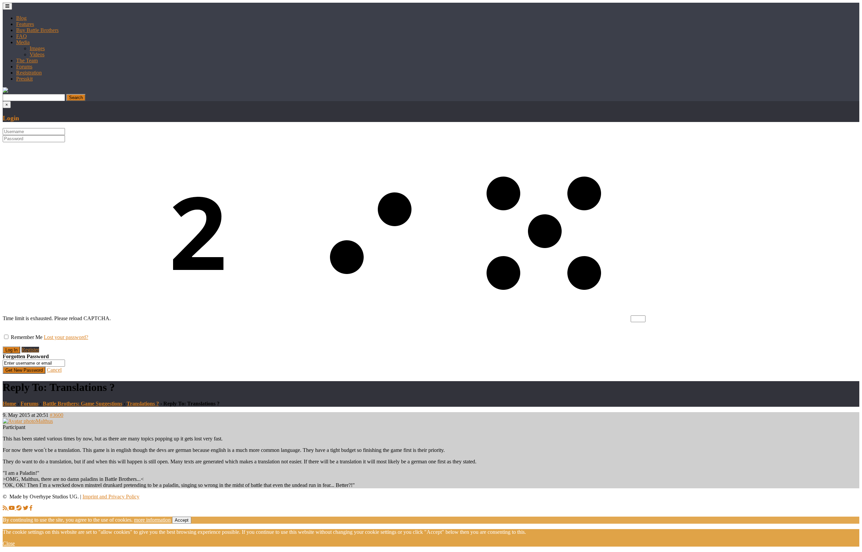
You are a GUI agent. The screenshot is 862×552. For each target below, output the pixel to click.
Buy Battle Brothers (37, 30)
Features (25, 24)
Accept (182, 520)
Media (23, 42)
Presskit (24, 79)
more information (152, 520)
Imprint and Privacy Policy (110, 496)
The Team (27, 60)
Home (9, 403)
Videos (37, 54)
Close (9, 543)
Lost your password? (66, 337)
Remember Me (26, 337)
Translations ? (143, 403)
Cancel (54, 370)
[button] (5, 91)
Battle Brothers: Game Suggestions (82, 403)
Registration (29, 72)
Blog (21, 18)
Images (37, 48)
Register (30, 349)
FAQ (21, 36)
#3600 (56, 415)
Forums (24, 66)
